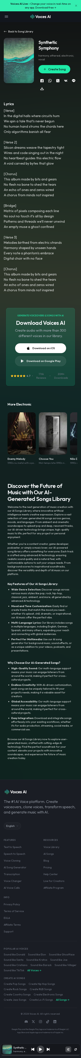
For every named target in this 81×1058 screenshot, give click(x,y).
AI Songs (49, 854)
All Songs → (62, 999)
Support (8, 931)
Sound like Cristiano (16, 965)
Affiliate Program (54, 887)
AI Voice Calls (12, 887)
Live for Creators (54, 881)
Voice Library (51, 847)
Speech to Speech (14, 854)
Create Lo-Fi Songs (41, 999)
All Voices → (34, 970)
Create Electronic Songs (48, 994)
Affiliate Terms (12, 924)
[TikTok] (47, 1021)
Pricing (48, 867)
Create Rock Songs (15, 989)
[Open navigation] (6, 16)
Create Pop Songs (15, 984)
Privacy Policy (12, 904)
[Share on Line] (73, 80)
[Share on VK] (65, 80)
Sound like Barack (41, 965)
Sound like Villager (65, 965)
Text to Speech (12, 847)
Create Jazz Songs (15, 999)
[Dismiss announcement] (76, 5)
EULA (7, 918)
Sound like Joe (58, 959)
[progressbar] (40, 1055)
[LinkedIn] (55, 1021)
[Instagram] (40, 1021)
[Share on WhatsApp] (49, 80)
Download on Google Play (44, 361)
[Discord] (26, 1021)
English (10, 826)
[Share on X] (57, 80)
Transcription (12, 874)
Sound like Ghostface (62, 954)
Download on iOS (43, 348)
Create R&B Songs (41, 989)
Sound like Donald (14, 954)
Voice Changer (13, 881)
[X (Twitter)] (33, 1021)
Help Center (51, 874)
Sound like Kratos (36, 959)
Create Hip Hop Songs (42, 984)
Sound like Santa (13, 959)
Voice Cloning (12, 860)
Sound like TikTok (14, 970)
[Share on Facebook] (42, 80)
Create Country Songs (17, 994)
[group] (40, 1055)
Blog (46, 860)
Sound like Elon (37, 954)
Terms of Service (14, 911)
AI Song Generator (15, 867)
